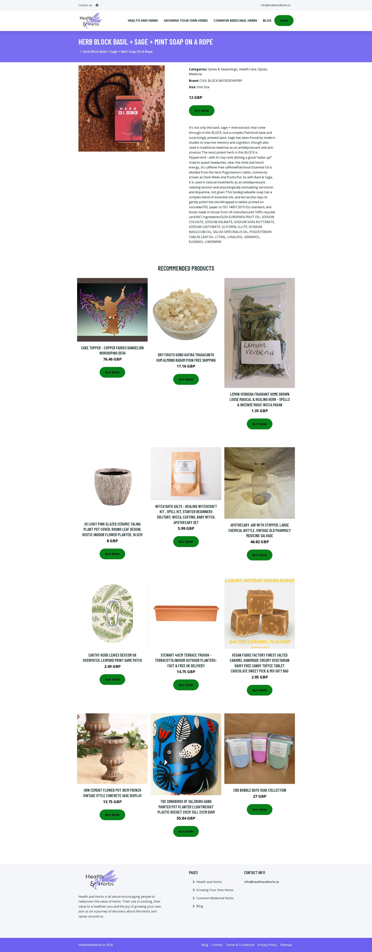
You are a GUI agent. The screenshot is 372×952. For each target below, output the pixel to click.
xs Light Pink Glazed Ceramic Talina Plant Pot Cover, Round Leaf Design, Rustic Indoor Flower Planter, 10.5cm (112, 529)
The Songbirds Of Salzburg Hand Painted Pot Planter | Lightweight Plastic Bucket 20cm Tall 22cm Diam (186, 806)
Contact (217, 945)
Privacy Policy (267, 945)
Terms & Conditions (240, 945)
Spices (262, 69)
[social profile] (97, 5)
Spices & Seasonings (223, 69)
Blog (267, 20)
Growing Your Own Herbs (186, 20)
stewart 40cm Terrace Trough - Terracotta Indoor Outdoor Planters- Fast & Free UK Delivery (186, 660)
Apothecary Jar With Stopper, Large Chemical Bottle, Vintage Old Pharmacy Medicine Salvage (259, 530)
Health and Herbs (143, 20)
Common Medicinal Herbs (235, 20)
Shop (284, 20)
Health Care (247, 69)
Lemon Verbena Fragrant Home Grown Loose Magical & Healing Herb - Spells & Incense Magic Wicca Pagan (260, 399)
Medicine (195, 74)
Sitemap (286, 945)
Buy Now (202, 110)
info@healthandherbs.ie (275, 5)
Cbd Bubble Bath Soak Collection (259, 790)
